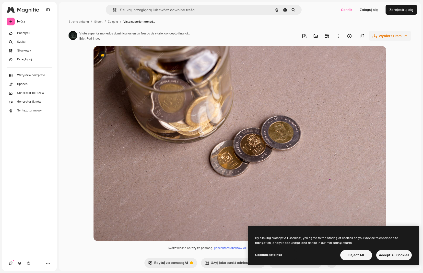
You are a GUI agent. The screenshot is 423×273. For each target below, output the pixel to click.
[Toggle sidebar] (48, 10)
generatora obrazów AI (230, 248)
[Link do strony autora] (73, 36)
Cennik (346, 10)
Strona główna (79, 22)
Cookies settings (268, 255)
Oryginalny (127, 55)
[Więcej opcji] (338, 36)
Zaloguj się (369, 10)
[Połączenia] (11, 263)
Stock (98, 22)
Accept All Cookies (394, 255)
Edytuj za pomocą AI (168, 264)
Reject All (356, 255)
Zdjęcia (113, 22)
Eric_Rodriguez (89, 39)
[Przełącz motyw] (28, 263)
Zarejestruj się (401, 10)
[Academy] (20, 263)
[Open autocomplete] (112, 10)
